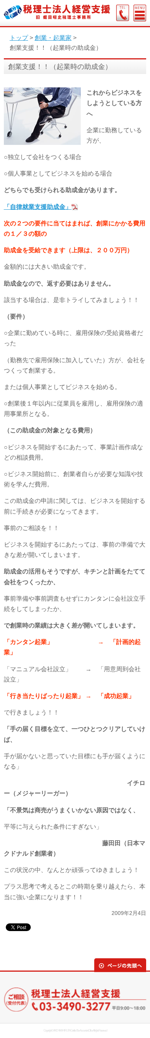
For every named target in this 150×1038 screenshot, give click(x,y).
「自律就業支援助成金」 (38, 207)
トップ (19, 37)
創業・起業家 (53, 37)
